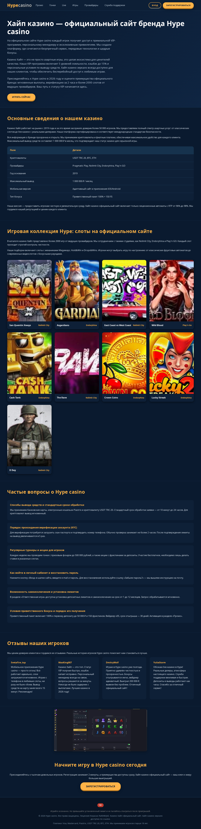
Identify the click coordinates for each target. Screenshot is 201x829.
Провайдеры (91, 5)
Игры (75, 5)
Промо (39, 5)
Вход (155, 5)
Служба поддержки (115, 5)
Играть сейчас (21, 97)
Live (64, 5)
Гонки (52, 5)
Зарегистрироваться (178, 5)
